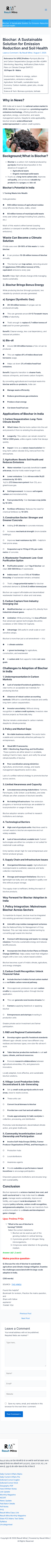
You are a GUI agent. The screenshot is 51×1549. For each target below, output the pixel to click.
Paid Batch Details (7, 1504)
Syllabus (3, 1521)
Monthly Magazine (8, 1495)
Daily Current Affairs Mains (11, 1474)
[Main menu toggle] (46, 9)
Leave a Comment (10, 53)
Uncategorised (6, 1524)
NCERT (3, 1498)
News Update (6, 1501)
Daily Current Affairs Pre (10, 1477)
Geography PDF (6, 1486)
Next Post (25, 1318)
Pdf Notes (4, 1506)
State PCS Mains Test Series (12, 1518)
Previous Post (25, 1314)
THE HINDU (16, 1284)
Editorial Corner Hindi (9, 1483)
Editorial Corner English (10, 1480)
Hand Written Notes (8, 1489)
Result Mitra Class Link (9, 1513)
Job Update (5, 1492)
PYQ (2, 1510)
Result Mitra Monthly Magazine (13, 1516)
